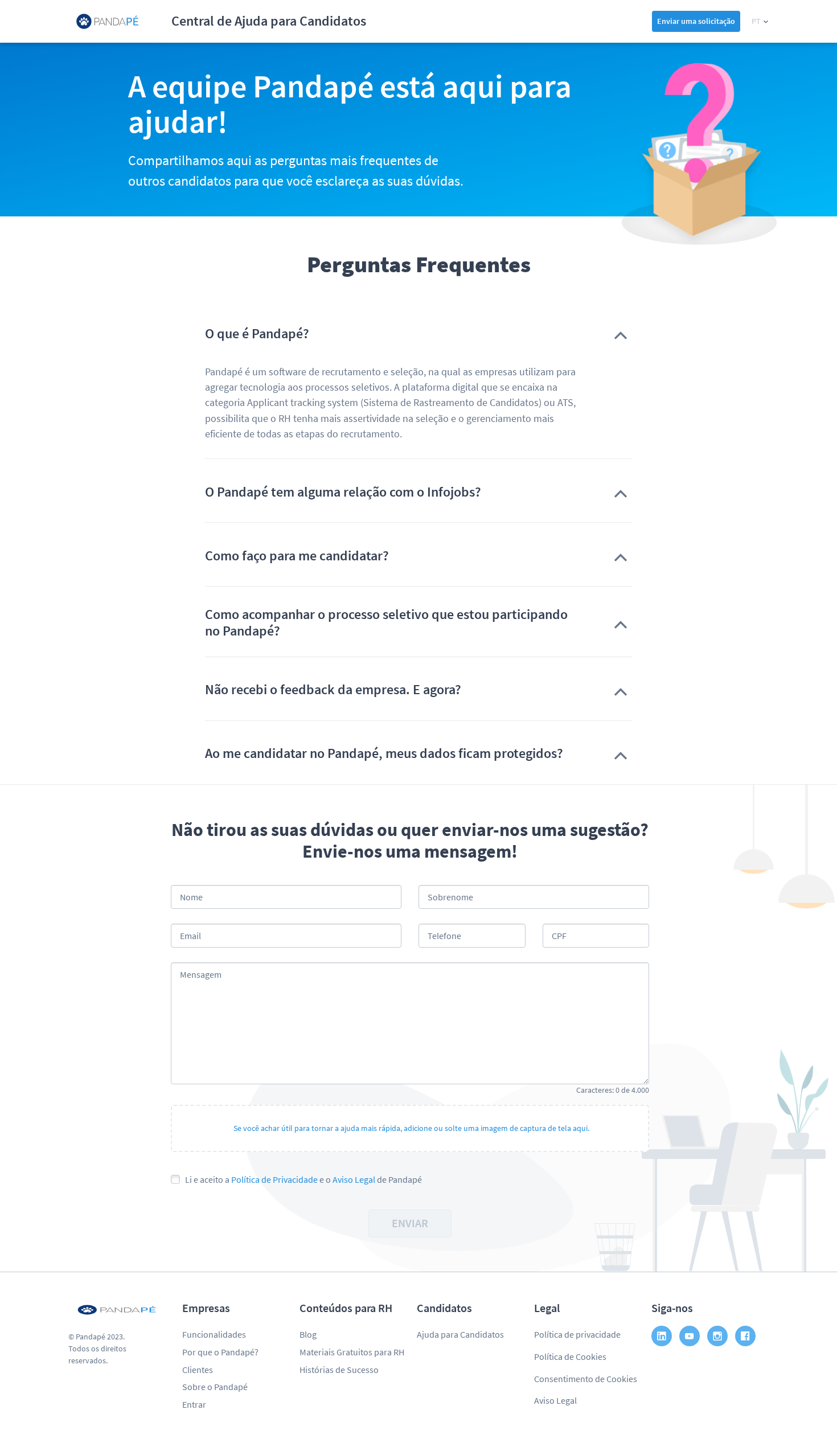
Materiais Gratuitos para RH (351, 1352)
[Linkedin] (661, 1336)
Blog (308, 1334)
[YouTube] (689, 1336)
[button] (760, 21)
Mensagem (200, 974)
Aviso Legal (354, 1179)
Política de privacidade (577, 1334)
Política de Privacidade (274, 1179)
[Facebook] (745, 1336)
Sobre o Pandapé (215, 1386)
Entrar (194, 1404)
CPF (559, 935)
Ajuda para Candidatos (460, 1334)
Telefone (444, 935)
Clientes (197, 1369)
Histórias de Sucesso (339, 1369)
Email (190, 935)
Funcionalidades (214, 1334)
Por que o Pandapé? (220, 1352)
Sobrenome (450, 897)
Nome (191, 897)
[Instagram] (717, 1336)
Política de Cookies (570, 1356)
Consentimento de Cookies (585, 1378)
